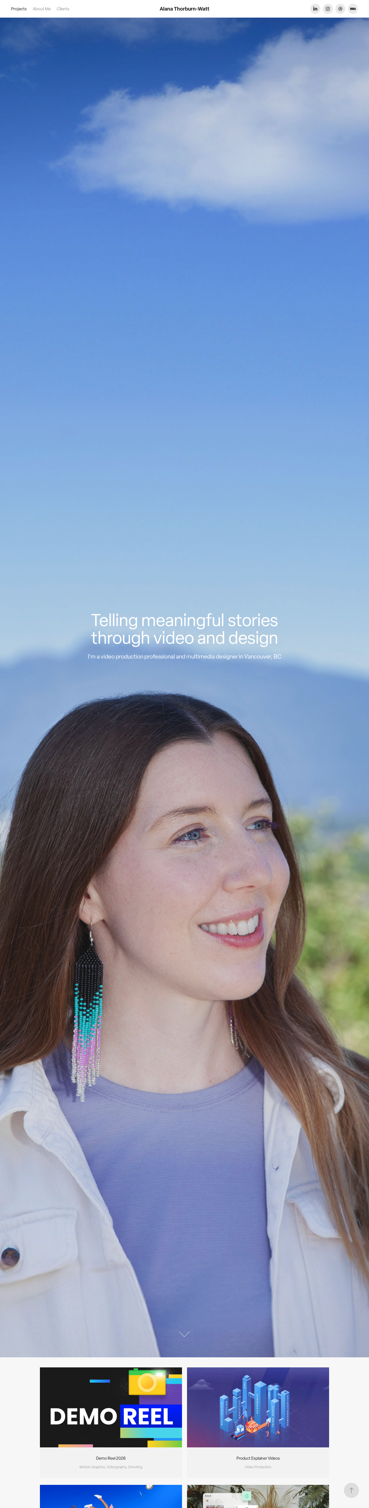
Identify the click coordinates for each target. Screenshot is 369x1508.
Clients (63, 9)
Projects (19, 9)
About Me (42, 9)
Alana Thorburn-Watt (184, 8)
